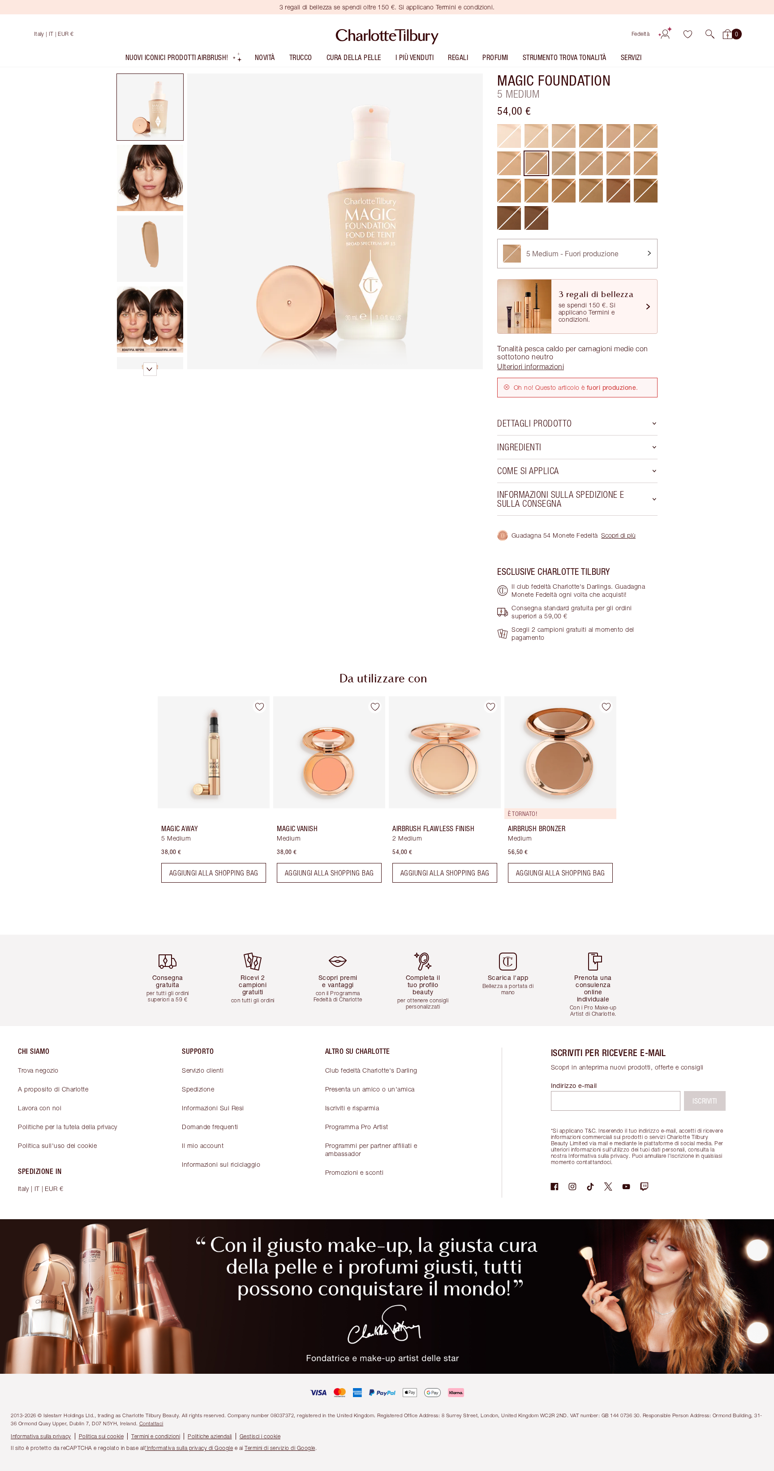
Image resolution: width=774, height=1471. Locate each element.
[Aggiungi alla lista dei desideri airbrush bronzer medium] (606, 706)
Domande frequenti (210, 1126)
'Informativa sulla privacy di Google (189, 1448)
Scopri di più (618, 535)
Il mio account (203, 1145)
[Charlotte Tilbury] (387, 34)
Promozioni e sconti (354, 1172)
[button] (710, 34)
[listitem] (183, 59)
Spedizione (198, 1089)
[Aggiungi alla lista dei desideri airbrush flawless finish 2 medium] (490, 706)
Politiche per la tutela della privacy (67, 1126)
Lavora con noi (39, 1108)
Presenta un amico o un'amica (370, 1089)
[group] (207, 793)
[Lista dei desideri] (687, 34)
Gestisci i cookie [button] (260, 1436)
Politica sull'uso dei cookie (57, 1145)
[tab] (150, 107)
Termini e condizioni (155, 1436)
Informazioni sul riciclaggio (221, 1164)
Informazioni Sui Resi (213, 1108)
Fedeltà (641, 33)
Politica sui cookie (101, 1436)
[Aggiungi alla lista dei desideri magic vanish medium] (375, 706)
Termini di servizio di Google (280, 1448)
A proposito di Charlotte (53, 1089)
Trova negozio (38, 1070)
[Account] (665, 34)
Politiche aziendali (210, 1436)
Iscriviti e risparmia (352, 1108)
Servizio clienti (203, 1070)
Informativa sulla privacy (41, 1436)
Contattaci (151, 1423)
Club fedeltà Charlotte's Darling (371, 1070)
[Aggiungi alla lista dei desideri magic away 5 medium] (259, 706)
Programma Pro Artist (356, 1126)
